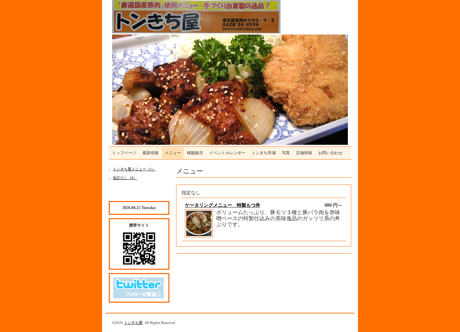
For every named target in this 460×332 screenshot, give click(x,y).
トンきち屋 (133, 323)
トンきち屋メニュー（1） (134, 169)
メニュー (173, 153)
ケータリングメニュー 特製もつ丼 (222, 205)
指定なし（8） (125, 178)
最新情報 (150, 153)
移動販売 (195, 153)
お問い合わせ (330, 153)
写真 (286, 153)
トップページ (124, 153)
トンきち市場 (264, 153)
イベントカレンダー (227, 153)
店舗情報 (304, 153)
